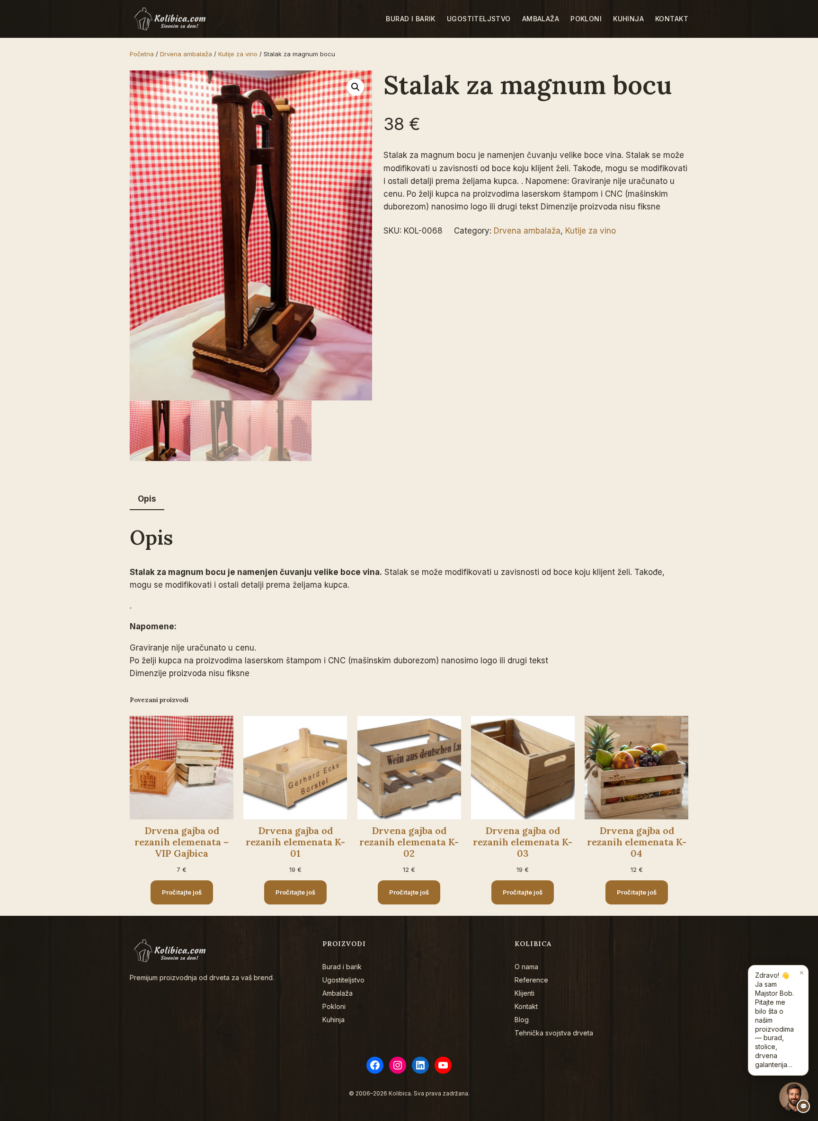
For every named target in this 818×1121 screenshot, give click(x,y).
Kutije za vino (238, 54)
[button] (355, 87)
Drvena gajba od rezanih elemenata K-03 (522, 842)
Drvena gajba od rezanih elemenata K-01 (295, 842)
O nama (526, 967)
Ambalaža (337, 993)
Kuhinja (333, 1020)
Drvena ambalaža (186, 54)
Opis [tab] (147, 499)
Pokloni (334, 1006)
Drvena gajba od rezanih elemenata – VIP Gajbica (181, 842)
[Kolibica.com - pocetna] (171, 19)
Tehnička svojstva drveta (554, 1033)
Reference (531, 980)
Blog (522, 1020)
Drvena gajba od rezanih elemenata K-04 (636, 842)
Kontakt (526, 1006)
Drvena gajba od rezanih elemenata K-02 (409, 842)
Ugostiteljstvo (343, 980)
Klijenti (524, 993)
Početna (142, 54)
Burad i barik (342, 967)
